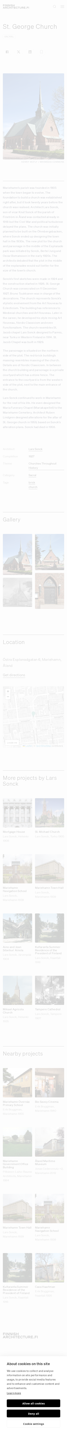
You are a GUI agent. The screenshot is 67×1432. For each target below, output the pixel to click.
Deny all (33, 1413)
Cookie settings (33, 1424)
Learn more (14, 1393)
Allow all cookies (33, 1403)
